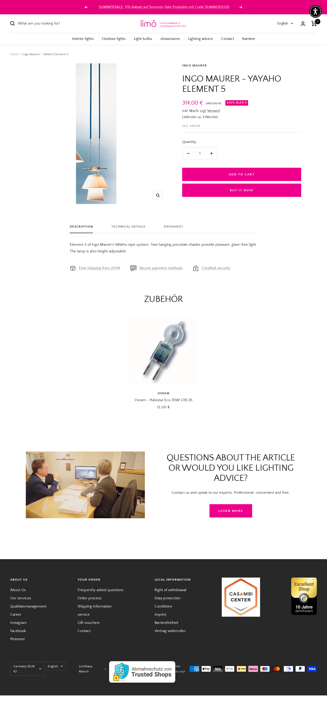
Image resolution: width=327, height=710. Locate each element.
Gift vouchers (89, 623)
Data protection (167, 598)
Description (81, 226)
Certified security (216, 268)
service (84, 614)
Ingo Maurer (194, 65)
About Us (18, 590)
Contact (227, 39)
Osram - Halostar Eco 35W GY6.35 (163, 400)
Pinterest (17, 639)
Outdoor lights (114, 39)
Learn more (230, 511)
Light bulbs (143, 39)
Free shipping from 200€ (99, 268)
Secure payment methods (161, 268)
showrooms (170, 39)
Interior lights (83, 39)
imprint (160, 614)
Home (14, 54)
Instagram (18, 623)
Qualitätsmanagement (28, 606)
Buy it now (242, 190)
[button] (315, 11)
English (282, 23)
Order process (90, 598)
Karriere (248, 39)
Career (15, 614)
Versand (213, 111)
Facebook (18, 631)
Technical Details (128, 226)
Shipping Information (95, 606)
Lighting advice (200, 39)
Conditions (163, 606)
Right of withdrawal (170, 590)
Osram (164, 393)
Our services (20, 598)
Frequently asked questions (100, 590)
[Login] (303, 23)
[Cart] (314, 23)
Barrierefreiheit (166, 623)
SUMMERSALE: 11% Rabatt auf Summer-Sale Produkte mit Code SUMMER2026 (164, 7)
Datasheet (173, 226)
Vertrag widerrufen (170, 631)
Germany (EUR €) (24, 668)
